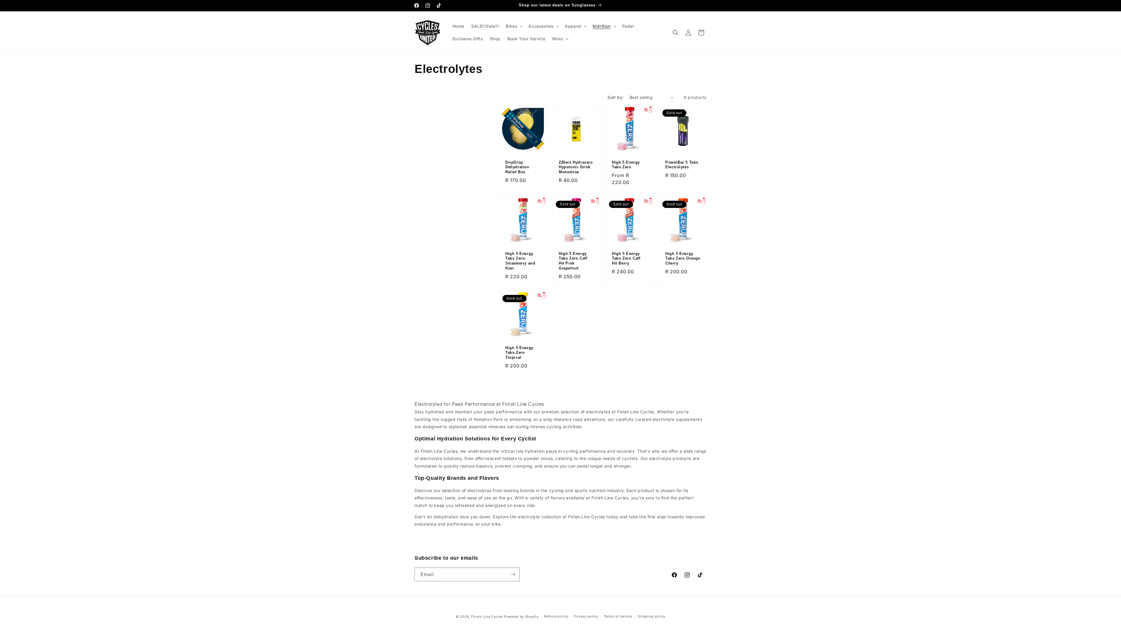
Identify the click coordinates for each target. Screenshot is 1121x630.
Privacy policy (586, 616)
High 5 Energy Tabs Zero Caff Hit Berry (626, 258)
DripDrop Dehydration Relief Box (517, 167)
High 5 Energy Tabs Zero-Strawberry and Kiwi (520, 261)
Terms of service (618, 616)
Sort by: (616, 97)
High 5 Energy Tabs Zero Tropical (519, 353)
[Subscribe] (512, 574)
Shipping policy (651, 616)
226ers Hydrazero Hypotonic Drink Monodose (576, 167)
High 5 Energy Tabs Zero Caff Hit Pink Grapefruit (573, 261)
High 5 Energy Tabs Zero (626, 164)
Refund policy (556, 616)
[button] (513, 26)
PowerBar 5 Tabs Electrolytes (681, 164)
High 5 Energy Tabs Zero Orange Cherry (682, 258)
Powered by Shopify (521, 617)
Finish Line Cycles (487, 617)
